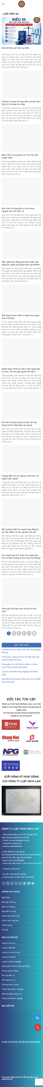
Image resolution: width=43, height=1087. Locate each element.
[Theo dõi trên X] (16, 883)
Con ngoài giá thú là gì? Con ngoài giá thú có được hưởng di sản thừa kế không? (21, 556)
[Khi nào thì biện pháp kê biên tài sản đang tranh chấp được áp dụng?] (21, 405)
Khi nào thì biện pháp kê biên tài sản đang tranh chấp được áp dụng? (19, 423)
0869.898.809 (16, 846)
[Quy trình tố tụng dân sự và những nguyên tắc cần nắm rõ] (21, 191)
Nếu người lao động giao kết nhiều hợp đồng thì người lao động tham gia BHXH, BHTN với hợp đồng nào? (21, 263)
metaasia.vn (16, 843)
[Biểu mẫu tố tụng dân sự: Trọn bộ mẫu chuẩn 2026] (21, 138)
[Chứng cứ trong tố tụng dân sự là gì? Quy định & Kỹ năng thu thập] (21, 84)
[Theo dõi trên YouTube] (33, 883)
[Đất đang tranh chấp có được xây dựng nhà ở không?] (21, 298)
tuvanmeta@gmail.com (19, 840)
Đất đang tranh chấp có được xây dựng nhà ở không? (20, 316)
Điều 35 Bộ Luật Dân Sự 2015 (15, 48)
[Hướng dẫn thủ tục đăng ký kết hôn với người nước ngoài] (21, 459)
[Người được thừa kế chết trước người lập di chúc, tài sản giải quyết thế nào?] (21, 352)
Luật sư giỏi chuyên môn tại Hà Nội (18, 877)
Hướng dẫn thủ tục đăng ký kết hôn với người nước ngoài (20, 477)
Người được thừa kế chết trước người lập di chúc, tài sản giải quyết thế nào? (21, 370)
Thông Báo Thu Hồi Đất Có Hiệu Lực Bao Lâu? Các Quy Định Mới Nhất (19, 665)
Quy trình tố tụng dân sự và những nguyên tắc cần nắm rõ (18, 209)
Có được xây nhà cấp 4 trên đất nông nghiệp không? (21, 651)
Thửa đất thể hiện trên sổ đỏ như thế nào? (19, 610)
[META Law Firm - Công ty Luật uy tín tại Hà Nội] (21, 4)
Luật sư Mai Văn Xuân (31, 863)
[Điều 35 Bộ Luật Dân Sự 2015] (21, 31)
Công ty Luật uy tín (11, 869)
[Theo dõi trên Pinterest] (24, 883)
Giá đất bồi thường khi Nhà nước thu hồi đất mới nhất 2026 (21, 680)
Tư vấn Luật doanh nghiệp (14, 874)
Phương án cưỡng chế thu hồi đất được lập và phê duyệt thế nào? (20, 658)
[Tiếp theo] (34, 633)
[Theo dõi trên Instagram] (8, 883)
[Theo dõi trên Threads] (20, 883)
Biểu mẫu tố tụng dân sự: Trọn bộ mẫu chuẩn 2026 (20, 156)
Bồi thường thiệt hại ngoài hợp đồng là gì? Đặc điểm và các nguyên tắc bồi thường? (20, 530)
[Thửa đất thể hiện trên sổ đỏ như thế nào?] (21, 591)
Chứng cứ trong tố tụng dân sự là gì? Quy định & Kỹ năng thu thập (21, 102)
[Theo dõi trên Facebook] (4, 883)
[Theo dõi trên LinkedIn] (29, 883)
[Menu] (3, 4)
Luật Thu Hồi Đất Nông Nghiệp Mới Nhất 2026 (20, 673)
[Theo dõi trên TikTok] (12, 883)
